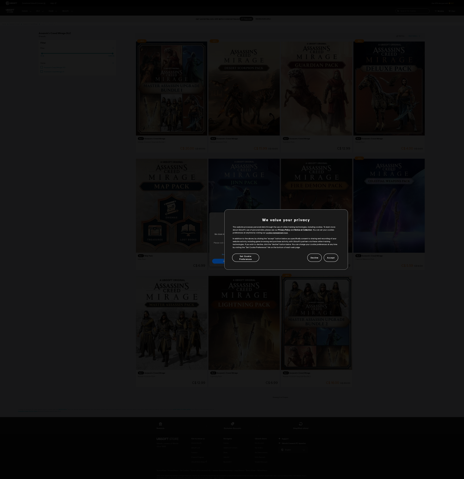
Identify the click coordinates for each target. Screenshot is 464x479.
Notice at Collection (303, 230)
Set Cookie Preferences (245, 257)
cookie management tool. (277, 232)
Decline (314, 257)
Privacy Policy (284, 230)
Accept (331, 257)
